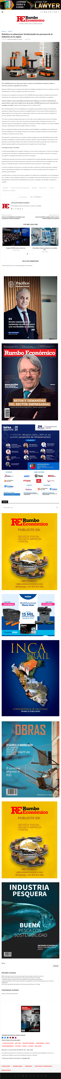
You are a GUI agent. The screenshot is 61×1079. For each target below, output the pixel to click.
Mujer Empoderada (8, 1046)
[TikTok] (13, 1037)
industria (34, 187)
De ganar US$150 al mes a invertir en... (16, 248)
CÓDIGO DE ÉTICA (6, 1070)
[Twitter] (42, 12)
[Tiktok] (54, 12)
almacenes (5, 187)
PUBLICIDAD (28, 1066)
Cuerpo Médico (40, 1043)
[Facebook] (40, 12)
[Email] (50, 12)
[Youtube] (48, 12)
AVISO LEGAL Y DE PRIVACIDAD (43, 1066)
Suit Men (17, 1046)
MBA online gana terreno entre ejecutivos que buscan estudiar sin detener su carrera (22, 976)
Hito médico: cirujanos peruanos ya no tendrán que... (45, 248)
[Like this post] (32, 197)
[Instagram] (44, 12)
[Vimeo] (52, 12)
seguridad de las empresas (9, 190)
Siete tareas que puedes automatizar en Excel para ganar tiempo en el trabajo (21, 977)
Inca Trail (18, 1043)
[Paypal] (56, 12)
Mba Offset (38, 1046)
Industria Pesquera (28, 1043)
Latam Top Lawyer (8, 1043)
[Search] (58, 12)
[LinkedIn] (8, 1037)
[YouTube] (10, 1037)
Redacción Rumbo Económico (15, 39)
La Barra (30, 1046)
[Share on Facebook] (34, 197)
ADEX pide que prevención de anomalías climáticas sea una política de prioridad (22, 979)
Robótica (51, 187)
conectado (15, 265)
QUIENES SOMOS (17, 1066)
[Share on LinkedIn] (37, 197)
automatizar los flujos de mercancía (20, 187)
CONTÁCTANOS (6, 1066)
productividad (43, 187)
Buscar (3, 963)
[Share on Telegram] (41, 197)
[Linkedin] (46, 12)
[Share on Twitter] (35, 197)
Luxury (24, 1046)
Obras (47, 1043)
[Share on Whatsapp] (39, 197)
